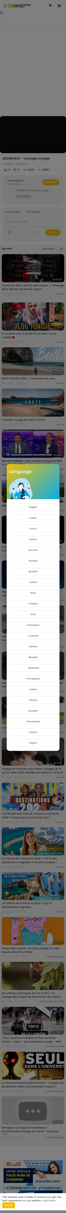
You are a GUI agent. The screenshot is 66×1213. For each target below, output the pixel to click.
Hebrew (33, 646)
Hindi (33, 593)
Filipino (33, 743)
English (33, 507)
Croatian (33, 635)
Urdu (33, 614)
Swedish (33, 710)
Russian (33, 560)
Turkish (33, 582)
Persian (33, 700)
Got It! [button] (8, 1205)
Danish (33, 732)
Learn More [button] (49, 1200)
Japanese (33, 668)
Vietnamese (33, 721)
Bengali (33, 657)
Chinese (33, 603)
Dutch (33, 528)
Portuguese (33, 678)
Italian (33, 689)
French (33, 539)
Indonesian (33, 625)
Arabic (33, 518)
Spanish (33, 571)
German (33, 550)
